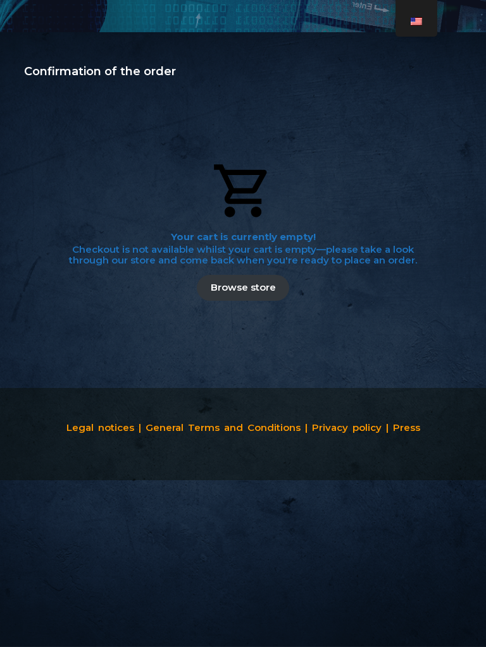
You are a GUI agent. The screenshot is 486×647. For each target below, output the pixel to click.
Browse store (243, 287)
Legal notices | (103, 427)
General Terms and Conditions (225, 427)
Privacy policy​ (347, 427)
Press (406, 427)
